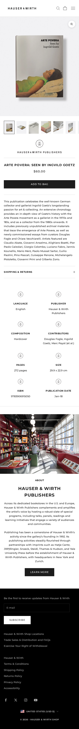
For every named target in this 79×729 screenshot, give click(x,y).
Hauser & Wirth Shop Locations (24, 633)
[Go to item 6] (70, 127)
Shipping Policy (14, 670)
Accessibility (12, 688)
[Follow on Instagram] (26, 700)
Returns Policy (13, 675)
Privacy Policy (12, 682)
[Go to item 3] (33, 127)
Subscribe (17, 619)
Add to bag (39, 184)
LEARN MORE (39, 572)
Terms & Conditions (16, 663)
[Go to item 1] (9, 127)
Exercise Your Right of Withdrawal (25, 645)
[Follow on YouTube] (36, 700)
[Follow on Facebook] (6, 700)
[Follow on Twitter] (16, 700)
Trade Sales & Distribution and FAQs (27, 639)
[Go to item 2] (21, 127)
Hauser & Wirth (14, 657)
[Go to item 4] (46, 127)
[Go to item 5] (58, 127)
